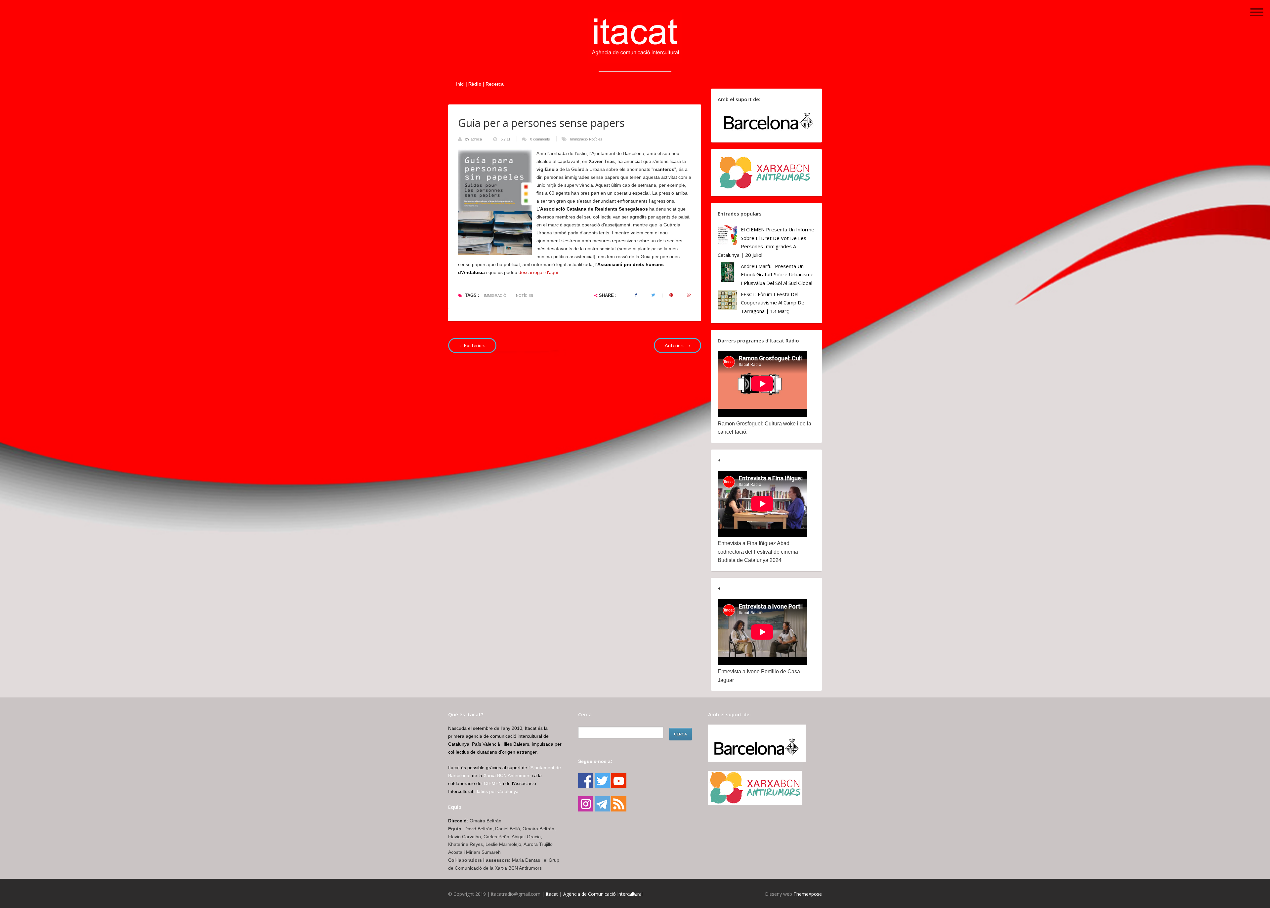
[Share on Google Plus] (689, 295)
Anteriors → (677, 345)
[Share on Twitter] (653, 295)
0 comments (540, 139)
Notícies (595, 139)
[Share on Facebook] (636, 295)
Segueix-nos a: (595, 761)
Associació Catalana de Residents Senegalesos (594, 209)
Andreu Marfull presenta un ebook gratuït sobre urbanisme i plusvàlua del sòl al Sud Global (777, 274)
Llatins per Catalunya (496, 791)
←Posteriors (472, 345)
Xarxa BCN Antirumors (507, 775)
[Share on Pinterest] (671, 295)
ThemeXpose (807, 894)
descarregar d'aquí (538, 272)
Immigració (579, 139)
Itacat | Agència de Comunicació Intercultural (594, 894)
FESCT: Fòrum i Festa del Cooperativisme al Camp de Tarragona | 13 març (772, 302)
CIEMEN (493, 783)
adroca (477, 139)
